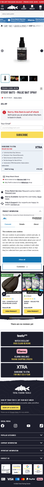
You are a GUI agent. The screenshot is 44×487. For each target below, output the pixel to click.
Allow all (22, 259)
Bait (10, 26)
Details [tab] (22, 224)
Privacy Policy (14, 412)
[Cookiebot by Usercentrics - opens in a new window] (32, 218)
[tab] (22, 211)
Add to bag (9, 169)
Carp (6, 26)
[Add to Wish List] (41, 89)
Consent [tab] (8, 224)
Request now (10, 193)
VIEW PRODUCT (11, 311)
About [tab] (36, 224)
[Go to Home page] (12, 7)
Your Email (6, 123)
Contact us (15, 205)
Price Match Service (14, 19)
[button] (40, 294)
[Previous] (2, 50)
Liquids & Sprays (20, 26)
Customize (21, 267)
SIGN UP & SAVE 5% (11, 408)
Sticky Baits (18, 98)
